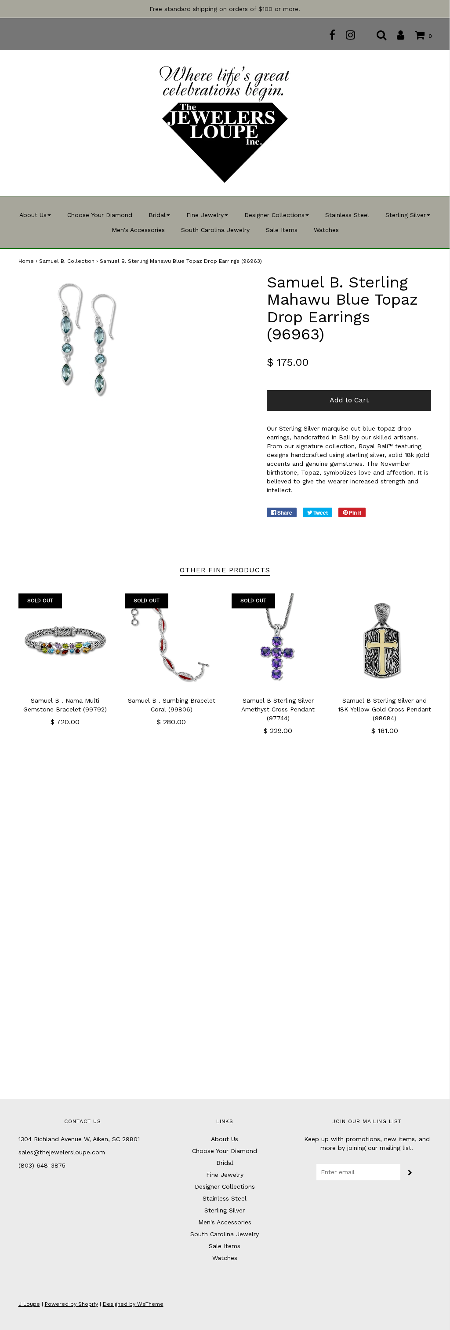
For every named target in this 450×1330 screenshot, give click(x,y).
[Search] (377, 34)
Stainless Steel (347, 214)
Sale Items (282, 229)
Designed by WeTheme (133, 1304)
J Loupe (29, 1304)
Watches (326, 229)
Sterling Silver (224, 1210)
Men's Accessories (138, 229)
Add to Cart (349, 400)
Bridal (224, 1162)
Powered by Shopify (71, 1304)
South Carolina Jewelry (215, 229)
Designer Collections (225, 1186)
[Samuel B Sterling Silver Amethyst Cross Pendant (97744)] (278, 640)
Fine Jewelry (224, 1174)
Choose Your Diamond (99, 214)
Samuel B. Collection (66, 261)
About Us (224, 1138)
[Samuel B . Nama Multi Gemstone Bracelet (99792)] (65, 640)
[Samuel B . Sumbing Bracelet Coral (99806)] (171, 640)
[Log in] (396, 34)
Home (26, 261)
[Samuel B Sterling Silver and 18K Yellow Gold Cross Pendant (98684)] (385, 640)
